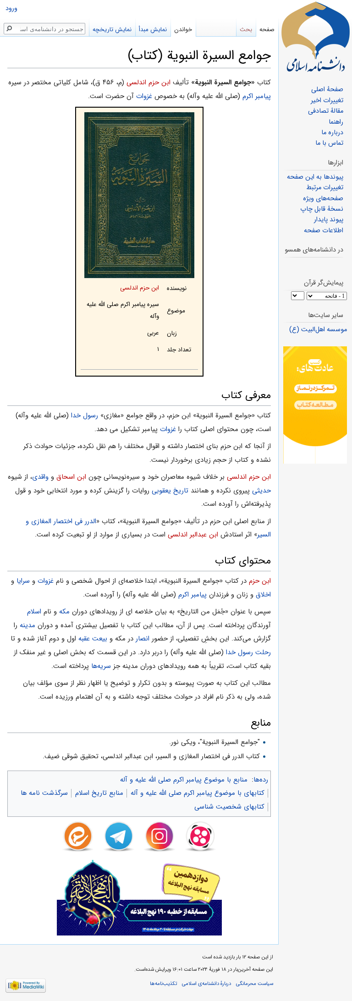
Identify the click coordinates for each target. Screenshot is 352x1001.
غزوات (144, 96)
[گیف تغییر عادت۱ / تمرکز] (315, 404)
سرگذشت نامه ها (44, 793)
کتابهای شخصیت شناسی (229, 806)
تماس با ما (329, 143)
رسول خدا (84, 415)
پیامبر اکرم (256, 96)
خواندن (183, 29)
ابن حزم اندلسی (139, 288)
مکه (64, 611)
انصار (142, 638)
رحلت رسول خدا (248, 652)
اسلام (34, 611)
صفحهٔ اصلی (327, 89)
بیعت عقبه (92, 638)
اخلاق (263, 594)
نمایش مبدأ (153, 29)
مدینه (27, 625)
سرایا (23, 580)
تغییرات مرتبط (324, 187)
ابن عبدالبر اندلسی (193, 534)
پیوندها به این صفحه (315, 177)
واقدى (40, 476)
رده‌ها (260, 779)
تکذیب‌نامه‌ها (163, 983)
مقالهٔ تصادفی (325, 111)
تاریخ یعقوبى (170, 490)
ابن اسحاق (71, 476)
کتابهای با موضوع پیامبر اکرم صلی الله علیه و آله (197, 793)
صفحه (267, 29)
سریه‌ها (101, 666)
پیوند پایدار (328, 219)
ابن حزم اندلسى (148, 82)
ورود (11, 8)
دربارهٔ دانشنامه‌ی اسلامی (206, 983)
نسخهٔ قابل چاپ (321, 209)
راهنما (336, 122)
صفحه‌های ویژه (323, 198)
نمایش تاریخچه (112, 29)
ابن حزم (260, 580)
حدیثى (261, 490)
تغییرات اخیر (327, 100)
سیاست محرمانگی (254, 983)
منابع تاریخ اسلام (99, 793)
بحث (246, 29)
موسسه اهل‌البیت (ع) (318, 329)
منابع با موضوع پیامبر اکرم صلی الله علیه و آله (184, 779)
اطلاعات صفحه (323, 230)
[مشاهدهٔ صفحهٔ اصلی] (315, 36)
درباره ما (332, 132)
